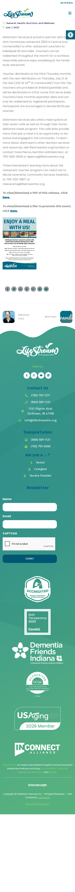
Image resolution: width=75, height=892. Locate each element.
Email (7, 516)
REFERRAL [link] (67, 3)
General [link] (11, 23)
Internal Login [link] (37, 785)
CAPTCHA (10, 533)
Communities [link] (48, 768)
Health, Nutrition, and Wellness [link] (35, 23)
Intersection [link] (44, 797)
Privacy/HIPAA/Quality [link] (37, 804)
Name (7, 499)
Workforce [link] (37, 772)
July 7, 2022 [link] (12, 27)
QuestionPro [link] (10, 764)
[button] (70, 13)
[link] (70, 34)
